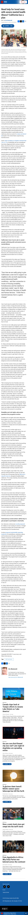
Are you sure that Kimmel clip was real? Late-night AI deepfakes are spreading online (13, 746)
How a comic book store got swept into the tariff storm (13, 825)
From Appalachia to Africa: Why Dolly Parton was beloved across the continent (14, 859)
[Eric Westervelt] (4, 671)
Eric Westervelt (8, 20)
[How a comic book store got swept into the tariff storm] (13, 814)
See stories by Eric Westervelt (15, 677)
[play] (2, 913)
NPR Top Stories (9, 659)
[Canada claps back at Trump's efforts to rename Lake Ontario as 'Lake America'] (13, 694)
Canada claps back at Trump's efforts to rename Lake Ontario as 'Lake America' (13, 707)
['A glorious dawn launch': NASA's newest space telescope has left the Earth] (13, 776)
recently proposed (20, 524)
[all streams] (26, 913)
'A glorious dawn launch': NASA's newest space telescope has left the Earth (13, 788)
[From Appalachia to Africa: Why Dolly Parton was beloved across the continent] (13, 847)
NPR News (4, 702)
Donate (24, 2)
